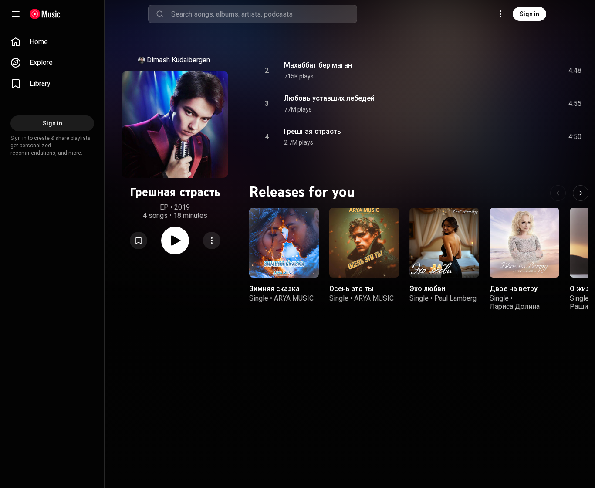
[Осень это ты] (364, 243)
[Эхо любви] (444, 243)
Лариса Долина (515, 306)
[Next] (581, 193)
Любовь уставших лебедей (329, 98)
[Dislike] (526, 70)
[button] (138, 240)
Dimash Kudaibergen (178, 60)
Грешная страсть (312, 131)
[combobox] (264, 14)
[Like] (509, 70)
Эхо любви (427, 289)
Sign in (529, 13)
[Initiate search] (160, 14)
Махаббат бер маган (318, 65)
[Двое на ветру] (524, 243)
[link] (52, 41)
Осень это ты (351, 289)
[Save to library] (138, 240)
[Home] (45, 14)
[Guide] (15, 14)
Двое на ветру (514, 289)
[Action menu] (211, 240)
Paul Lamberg (455, 298)
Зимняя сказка (274, 289)
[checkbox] (575, 70)
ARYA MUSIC (294, 298)
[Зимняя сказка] (284, 243)
